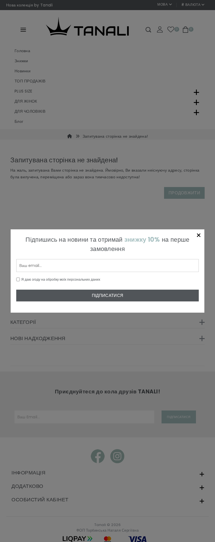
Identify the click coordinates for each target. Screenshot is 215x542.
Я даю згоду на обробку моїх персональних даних (60, 279)
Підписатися (107, 295)
